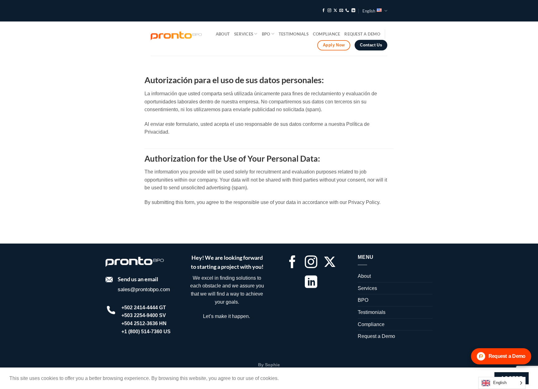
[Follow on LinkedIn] (353, 10)
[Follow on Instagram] (329, 10)
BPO (266, 33)
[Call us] (347, 10)
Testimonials (294, 33)
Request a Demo (362, 33)
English (368, 10)
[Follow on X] (335, 10)
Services (243, 33)
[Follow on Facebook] (323, 10)
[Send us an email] (341, 10)
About (223, 33)
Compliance (326, 33)
